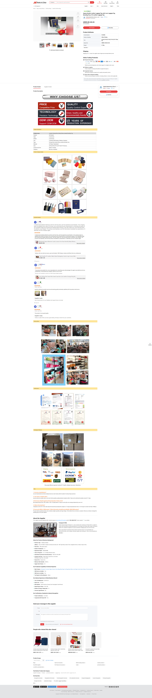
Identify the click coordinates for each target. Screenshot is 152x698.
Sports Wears (83, 569)
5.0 (105, 88)
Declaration (88, 693)
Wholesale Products (76, 690)
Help (97, 6)
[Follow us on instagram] (113, 686)
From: (39, 608)
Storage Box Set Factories (49, 678)
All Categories (37, 6)
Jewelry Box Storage (47, 680)
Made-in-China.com (71, 691)
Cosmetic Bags (49, 569)
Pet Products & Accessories (60, 664)
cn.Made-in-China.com (87, 691)
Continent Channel (90, 690)
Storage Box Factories (38, 678)
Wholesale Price (83, 690)
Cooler (78, 569)
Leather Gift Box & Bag (56, 8)
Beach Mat (70, 569)
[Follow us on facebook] (109, 686)
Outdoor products (100, 662)
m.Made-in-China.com (78, 691)
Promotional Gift (89, 569)
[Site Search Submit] (92, 2)
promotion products (101, 664)
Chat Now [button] (111, 27)
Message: (38, 614)
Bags (34, 662)
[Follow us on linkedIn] (118, 686)
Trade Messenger (52, 686)
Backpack (43, 569)
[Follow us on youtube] (114, 686)
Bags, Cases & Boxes (40, 8)
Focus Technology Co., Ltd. (67, 693)
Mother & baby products (80, 662)
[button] (88, 2)
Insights (101, 690)
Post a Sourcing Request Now (66, 624)
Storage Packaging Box (86, 678)
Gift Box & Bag (48, 8)
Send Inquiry (91, 27)
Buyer (91, 6)
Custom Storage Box (96, 678)
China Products (57, 690)
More (34, 683)
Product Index (96, 690)
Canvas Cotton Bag (56, 569)
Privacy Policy (94, 693)
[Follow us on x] (111, 686)
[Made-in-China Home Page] (39, 2)
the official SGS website (61, 520)
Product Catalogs (50, 660)
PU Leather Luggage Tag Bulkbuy (60, 680)
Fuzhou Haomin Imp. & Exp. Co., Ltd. (92, 17)
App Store (36, 686)
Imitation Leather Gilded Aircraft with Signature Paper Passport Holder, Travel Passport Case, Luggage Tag (75, 650)
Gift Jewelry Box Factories (74, 678)
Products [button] (52, 2)
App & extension (104, 6)
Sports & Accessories (58, 662)
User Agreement (82, 693)
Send (42, 624)
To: (39, 611)
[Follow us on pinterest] (116, 686)
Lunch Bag (75, 569)
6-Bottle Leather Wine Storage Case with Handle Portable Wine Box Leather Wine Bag (40, 650)
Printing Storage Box (106, 678)
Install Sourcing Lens (63, 686)
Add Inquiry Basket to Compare (57, 50)
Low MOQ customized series (38, 667)
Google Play (43, 686)
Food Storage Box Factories (62, 678)
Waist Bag (62, 569)
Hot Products (52, 690)
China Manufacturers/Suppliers (67, 690)
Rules (118, 6)
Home (34, 8)
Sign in (117, 3)
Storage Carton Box (37, 680)
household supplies (36, 664)
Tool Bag (66, 569)
